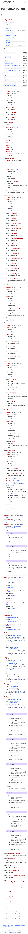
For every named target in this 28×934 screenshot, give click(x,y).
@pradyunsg (17, 932)
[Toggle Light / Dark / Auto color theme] (25, 2)
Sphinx (11, 932)
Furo (22, 932)
